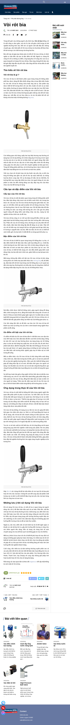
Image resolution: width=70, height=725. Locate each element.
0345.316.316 (24, 715)
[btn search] (64, 2)
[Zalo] (3, 703)
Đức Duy (15, 30)
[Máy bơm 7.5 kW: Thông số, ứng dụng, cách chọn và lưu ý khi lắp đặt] (56, 55)
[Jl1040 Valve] (43, 632)
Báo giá (24, 12)
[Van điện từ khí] (10, 671)
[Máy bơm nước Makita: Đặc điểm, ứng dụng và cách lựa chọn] (56, 35)
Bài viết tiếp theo (40, 595)
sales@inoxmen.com (26, 720)
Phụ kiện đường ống (26, 626)
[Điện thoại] (3, 708)
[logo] (10, 9)
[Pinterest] (43, 586)
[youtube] (47, 586)
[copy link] (26, 35)
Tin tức (31, 12)
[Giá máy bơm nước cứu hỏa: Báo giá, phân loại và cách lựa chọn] (56, 45)
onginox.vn (33, 561)
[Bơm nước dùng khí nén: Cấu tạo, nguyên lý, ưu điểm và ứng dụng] (56, 65)
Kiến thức (39, 12)
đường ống (37, 260)
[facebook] (38, 586)
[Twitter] (41, 586)
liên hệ (9, 491)
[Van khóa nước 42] (60, 632)
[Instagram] (45, 586)
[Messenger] (3, 713)
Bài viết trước (11, 595)
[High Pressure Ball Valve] (26, 671)
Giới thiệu (8, 12)
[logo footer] (11, 711)
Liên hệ (47, 12)
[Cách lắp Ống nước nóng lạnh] (26, 632)
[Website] (39, 586)
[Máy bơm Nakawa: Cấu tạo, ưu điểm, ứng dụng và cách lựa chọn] (56, 76)
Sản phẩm (16, 12)
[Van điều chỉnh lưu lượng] (10, 632)
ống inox (31, 97)
